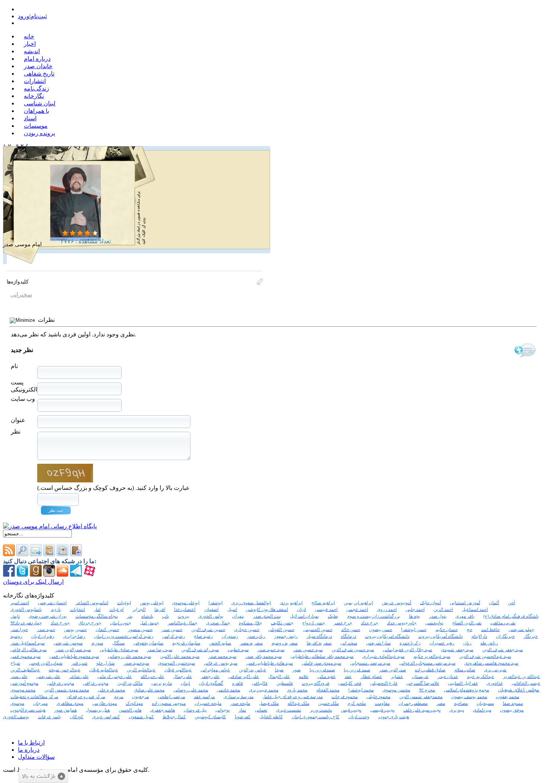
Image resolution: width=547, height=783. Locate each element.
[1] (65, 233)
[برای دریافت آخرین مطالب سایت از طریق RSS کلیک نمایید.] (9, 554)
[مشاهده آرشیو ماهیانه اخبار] (62, 554)
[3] (80, 233)
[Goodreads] (36, 574)
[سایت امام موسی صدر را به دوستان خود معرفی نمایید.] (36, 554)
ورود (23, 16)
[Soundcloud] (62, 574)
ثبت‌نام (39, 16)
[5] (95, 233)
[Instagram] (49, 574)
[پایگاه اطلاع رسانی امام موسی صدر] (50, 526)
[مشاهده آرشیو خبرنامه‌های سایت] (49, 554)
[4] (87, 233)
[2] (72, 233)
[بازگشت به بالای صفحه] (43, 776)
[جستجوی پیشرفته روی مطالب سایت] (22, 554)
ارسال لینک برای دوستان (33, 581)
